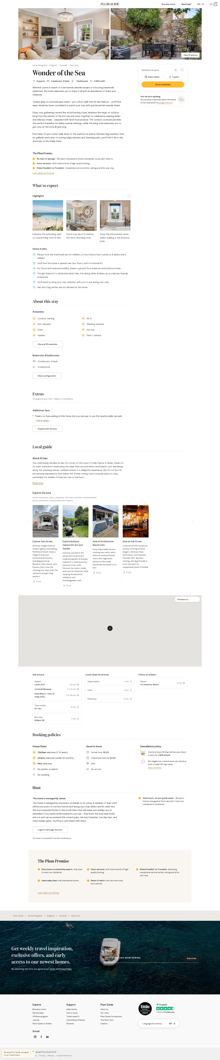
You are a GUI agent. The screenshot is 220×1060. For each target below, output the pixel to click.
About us (104, 1009)
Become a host (168, 4)
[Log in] (213, 4)
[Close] (33, 1051)
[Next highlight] (129, 196)
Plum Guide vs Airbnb (42, 1023)
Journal (36, 1020)
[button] (110, 4)
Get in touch (72, 1012)
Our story (104, 1012)
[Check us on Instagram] (35, 1036)
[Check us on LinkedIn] (47, 1036)
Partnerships (38, 1012)
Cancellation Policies (75, 1020)
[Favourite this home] (182, 70)
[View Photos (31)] (63, 34)
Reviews (70, 1023)
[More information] (52, 410)
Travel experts (72, 1016)
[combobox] (187, 599)
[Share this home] (176, 70)
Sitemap (51, 1055)
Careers (104, 1023)
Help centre (71, 1009)
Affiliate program (40, 1016)
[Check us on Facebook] (41, 1036)
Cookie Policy (14, 1055)
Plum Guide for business (111, 1016)
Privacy (42, 1055)
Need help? (186, 4)
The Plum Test (107, 1020)
